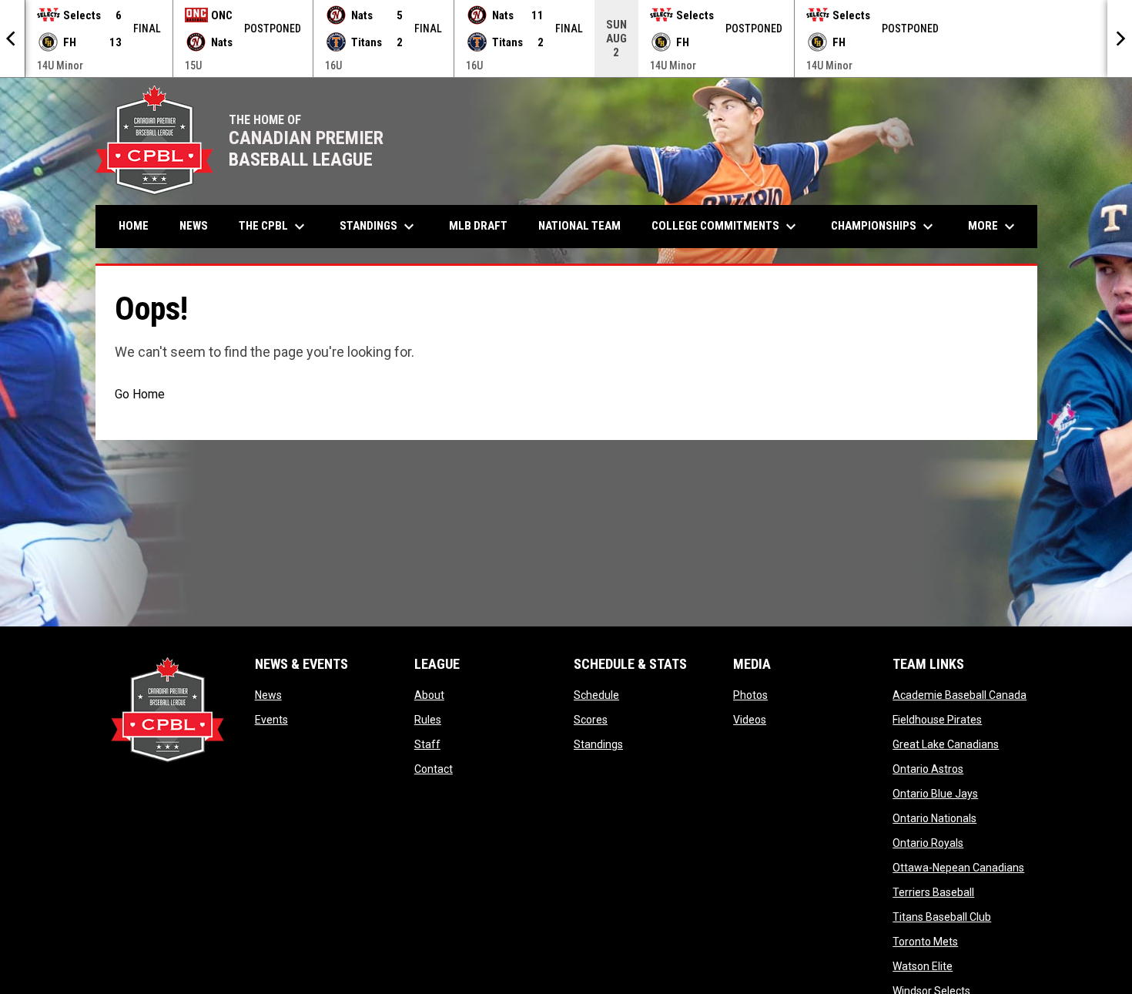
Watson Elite (923, 966)
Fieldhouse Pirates (937, 720)
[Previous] (12, 38)
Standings (598, 744)
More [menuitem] (993, 226)
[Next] (1119, 38)
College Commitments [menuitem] (725, 226)
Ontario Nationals (934, 818)
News (268, 695)
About (429, 695)
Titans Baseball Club (942, 917)
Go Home (140, 394)
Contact (433, 769)
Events (271, 720)
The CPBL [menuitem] (274, 226)
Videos (749, 720)
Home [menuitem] (134, 226)
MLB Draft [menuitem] (478, 226)
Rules (427, 720)
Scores (591, 720)
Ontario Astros (928, 769)
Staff (427, 744)
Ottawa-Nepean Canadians (958, 867)
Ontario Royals (928, 843)
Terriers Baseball (933, 892)
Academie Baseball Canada (960, 695)
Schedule (596, 695)
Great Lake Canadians (946, 744)
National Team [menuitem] (579, 226)
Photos (750, 695)
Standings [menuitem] (379, 226)
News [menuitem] (193, 226)
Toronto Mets (925, 941)
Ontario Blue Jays (935, 793)
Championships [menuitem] (884, 226)
